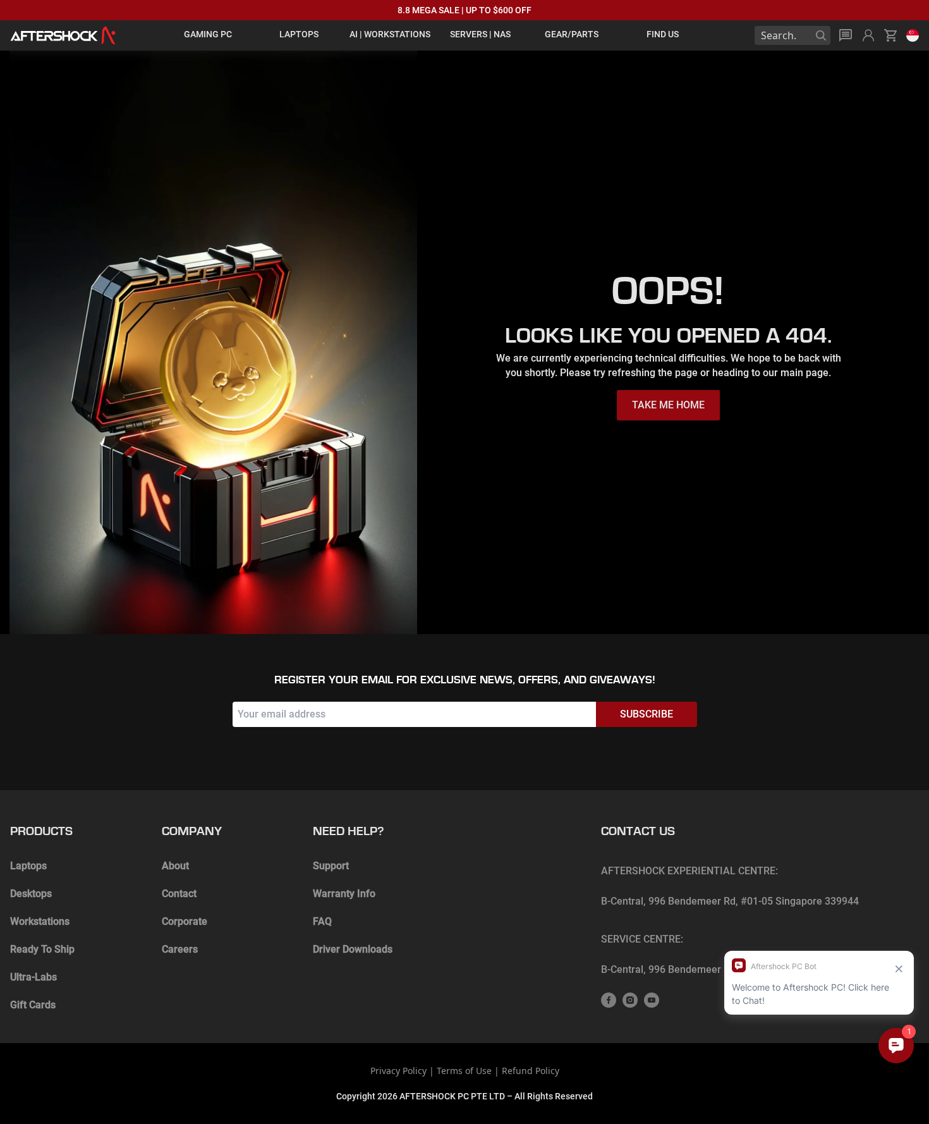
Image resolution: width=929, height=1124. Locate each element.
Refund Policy (530, 1071)
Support (331, 866)
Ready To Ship (42, 949)
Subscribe (646, 714)
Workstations (40, 921)
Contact (179, 894)
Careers (180, 949)
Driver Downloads (352, 949)
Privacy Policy (398, 1071)
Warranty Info (344, 894)
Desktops (31, 894)
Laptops (28, 866)
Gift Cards (33, 1005)
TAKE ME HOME (668, 405)
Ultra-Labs (33, 977)
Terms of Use (464, 1071)
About (175, 866)
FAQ (322, 921)
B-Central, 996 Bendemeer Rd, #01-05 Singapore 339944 (730, 901)
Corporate (184, 921)
